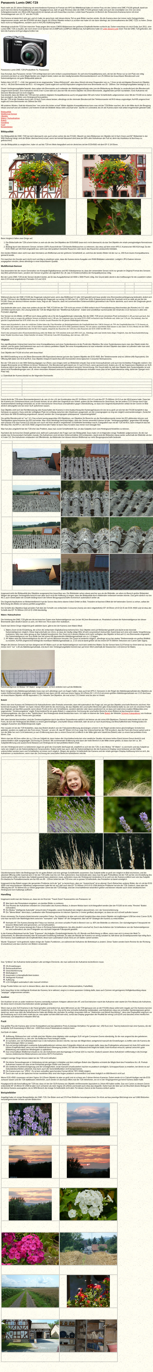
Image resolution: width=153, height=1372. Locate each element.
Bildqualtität (6, 112)
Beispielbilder (7, 127)
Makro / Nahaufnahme (10, 118)
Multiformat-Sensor (9, 114)
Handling (5, 123)
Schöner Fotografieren (130, 713)
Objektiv (4, 116)
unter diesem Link (110, 29)
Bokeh (3, 120)
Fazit (3, 125)
